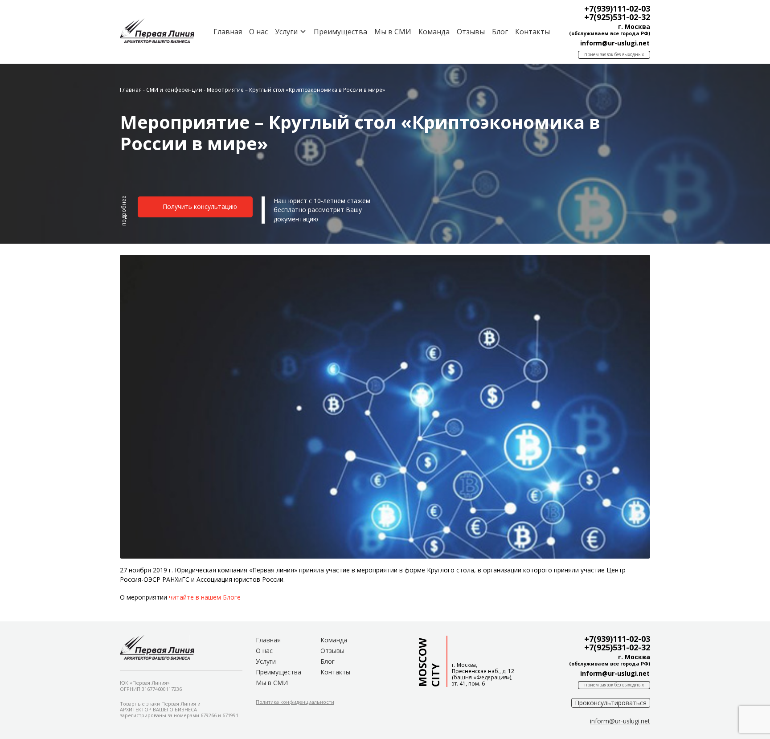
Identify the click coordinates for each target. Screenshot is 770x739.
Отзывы (471, 32)
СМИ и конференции (174, 89)
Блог (500, 32)
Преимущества (340, 32)
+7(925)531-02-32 (617, 17)
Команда (434, 32)
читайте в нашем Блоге (205, 597)
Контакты (532, 32)
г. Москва (634, 26)
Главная (227, 32)
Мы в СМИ (392, 32)
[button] (124, 214)
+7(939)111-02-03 (617, 8)
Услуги (266, 661)
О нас (258, 32)
